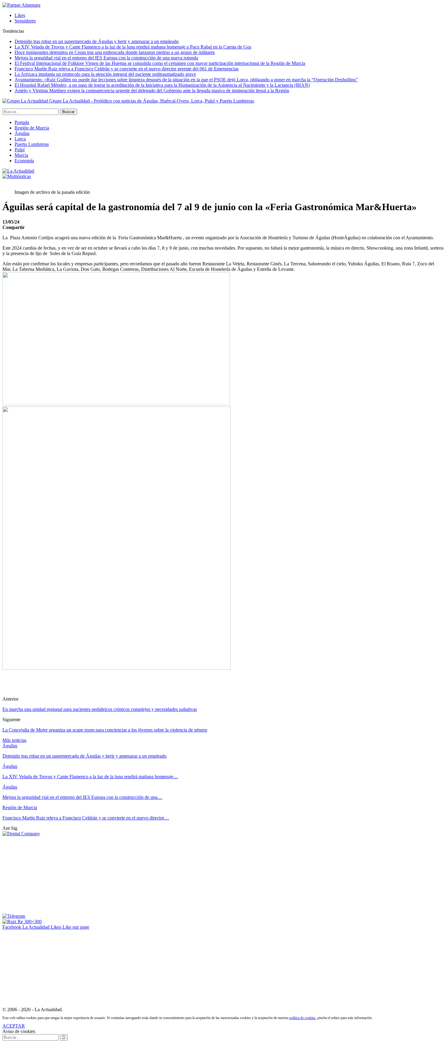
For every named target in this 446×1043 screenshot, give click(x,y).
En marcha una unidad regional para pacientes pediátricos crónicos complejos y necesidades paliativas (99, 709)
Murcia (21, 155)
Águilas (22, 133)
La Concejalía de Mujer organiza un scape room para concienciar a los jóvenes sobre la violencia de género (104, 729)
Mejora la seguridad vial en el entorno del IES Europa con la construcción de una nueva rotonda (106, 57)
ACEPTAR (13, 1025)
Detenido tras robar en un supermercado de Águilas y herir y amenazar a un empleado (97, 41)
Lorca (20, 138)
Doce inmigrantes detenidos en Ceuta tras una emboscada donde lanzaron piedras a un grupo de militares (115, 52)
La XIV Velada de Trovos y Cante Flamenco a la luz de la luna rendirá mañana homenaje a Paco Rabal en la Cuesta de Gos (133, 46)
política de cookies (302, 1018)
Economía (24, 160)
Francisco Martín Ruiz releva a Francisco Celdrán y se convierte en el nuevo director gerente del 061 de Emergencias (126, 68)
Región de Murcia (32, 127)
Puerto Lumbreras (32, 144)
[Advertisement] (47, 874)
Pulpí (20, 149)
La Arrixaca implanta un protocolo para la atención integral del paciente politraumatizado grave (105, 74)
